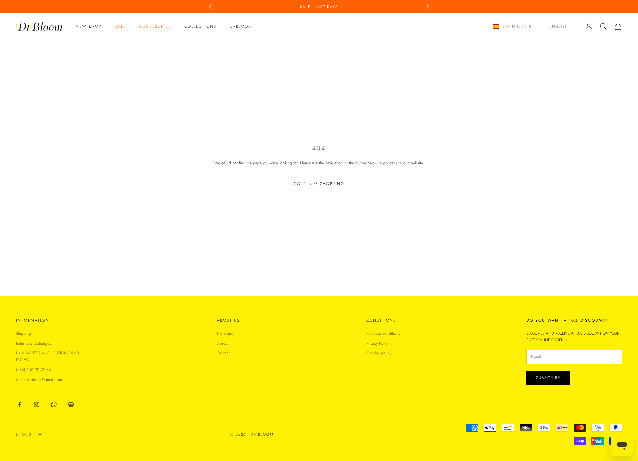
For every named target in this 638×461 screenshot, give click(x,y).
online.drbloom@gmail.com (39, 380)
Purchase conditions (383, 333)
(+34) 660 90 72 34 (33, 370)
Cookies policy (378, 353)
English (558, 26)
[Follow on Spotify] (71, 404)
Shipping (23, 333)
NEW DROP (88, 26)
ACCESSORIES (155, 26)
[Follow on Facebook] (19, 404)
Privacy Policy (377, 343)
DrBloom (241, 26)
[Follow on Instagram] (36, 404)
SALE (120, 26)
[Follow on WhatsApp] (54, 404)
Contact (223, 353)
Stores (222, 343)
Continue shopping (319, 184)
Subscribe (548, 378)
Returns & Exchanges (33, 343)
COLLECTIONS (200, 26)
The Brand (225, 333)
